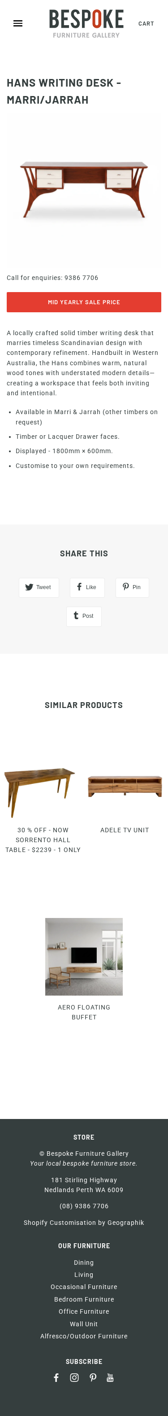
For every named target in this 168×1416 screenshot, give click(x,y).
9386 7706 (82, 277)
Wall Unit (84, 1324)
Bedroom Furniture (84, 1299)
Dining (84, 1262)
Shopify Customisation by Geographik (84, 1222)
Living (84, 1274)
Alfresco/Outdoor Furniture (84, 1336)
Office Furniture (84, 1311)
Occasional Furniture (84, 1286)
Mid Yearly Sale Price (84, 302)
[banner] (86, 23)
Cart (146, 23)
